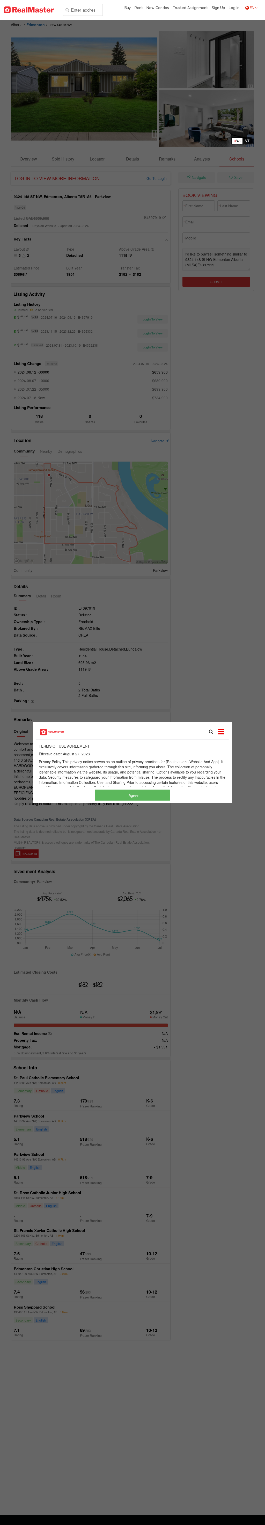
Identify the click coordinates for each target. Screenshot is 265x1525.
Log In (234, 8)
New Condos (157, 8)
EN (252, 8)
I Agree (132, 795)
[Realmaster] (29, 9)
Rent (139, 8)
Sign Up (218, 8)
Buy (127, 8)
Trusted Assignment (190, 8)
